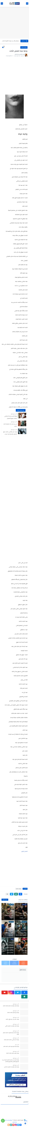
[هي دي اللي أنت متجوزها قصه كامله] (22, 423)
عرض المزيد (5, 900)
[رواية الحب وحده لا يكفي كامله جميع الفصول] (22, 415)
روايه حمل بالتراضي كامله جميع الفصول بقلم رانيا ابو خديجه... (10, 433)
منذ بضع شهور (22, 913)
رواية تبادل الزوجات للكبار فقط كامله (11, 1006)
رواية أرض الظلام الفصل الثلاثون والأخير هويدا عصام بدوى (8, 949)
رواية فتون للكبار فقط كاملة (12, 1053)
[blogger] (9, 1125)
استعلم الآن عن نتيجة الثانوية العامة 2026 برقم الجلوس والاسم (10, 41)
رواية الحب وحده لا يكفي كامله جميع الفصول (10, 417)
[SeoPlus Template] (25, 1120)
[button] (20, 894)
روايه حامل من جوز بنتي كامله (12, 1019)
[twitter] (18, 992)
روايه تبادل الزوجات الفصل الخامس (11, 1067)
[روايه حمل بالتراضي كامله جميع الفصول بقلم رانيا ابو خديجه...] (22, 431)
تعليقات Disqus (5, 963)
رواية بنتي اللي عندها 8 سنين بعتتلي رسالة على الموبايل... (8, 931)
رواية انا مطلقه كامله (8, 916)
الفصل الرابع (25, 851)
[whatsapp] (24, 996)
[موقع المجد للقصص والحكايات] (14, 3)
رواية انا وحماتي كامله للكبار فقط (11, 1040)
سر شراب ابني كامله (22, 951)
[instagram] (11, 992)
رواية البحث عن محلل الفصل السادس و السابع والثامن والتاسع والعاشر (10, 1061)
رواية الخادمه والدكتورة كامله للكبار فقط (11, 1033)
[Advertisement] (14, 23)
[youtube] (4, 992)
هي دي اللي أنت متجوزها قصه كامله (10, 425)
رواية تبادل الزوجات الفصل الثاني (12, 1026)
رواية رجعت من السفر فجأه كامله (21, 933)
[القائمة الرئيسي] (27, 3)
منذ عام (10, 942)
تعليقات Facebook (14, 963)
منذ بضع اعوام (13, 413)
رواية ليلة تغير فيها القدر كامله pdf (11, 1046)
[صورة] (24, 1006)
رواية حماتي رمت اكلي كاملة (21, 916)
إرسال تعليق (23, 970)
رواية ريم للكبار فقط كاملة (13, 1013)
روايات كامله (24, 47)
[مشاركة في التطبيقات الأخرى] (7, 894)
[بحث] (2, 3)
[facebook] (24, 992)
